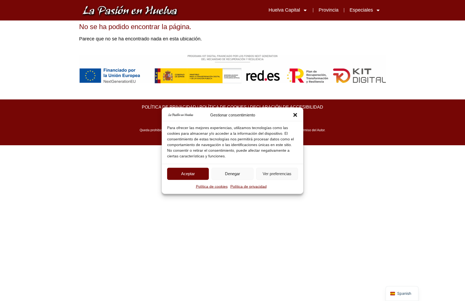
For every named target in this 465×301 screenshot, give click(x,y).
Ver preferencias (277, 173)
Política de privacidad (248, 186)
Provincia (329, 10)
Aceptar (188, 173)
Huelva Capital (284, 10)
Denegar (232, 173)
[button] (295, 115)
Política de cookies (212, 186)
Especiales (361, 10)
